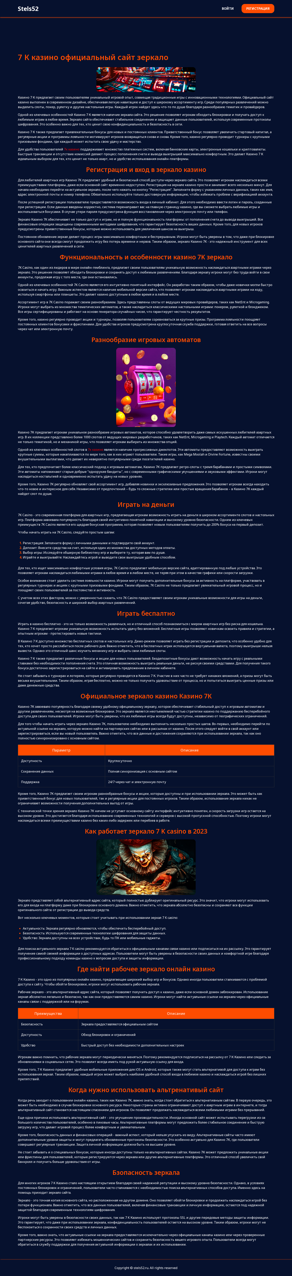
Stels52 (28, 9)
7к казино (71, 149)
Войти (228, 8)
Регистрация (258, 8)
